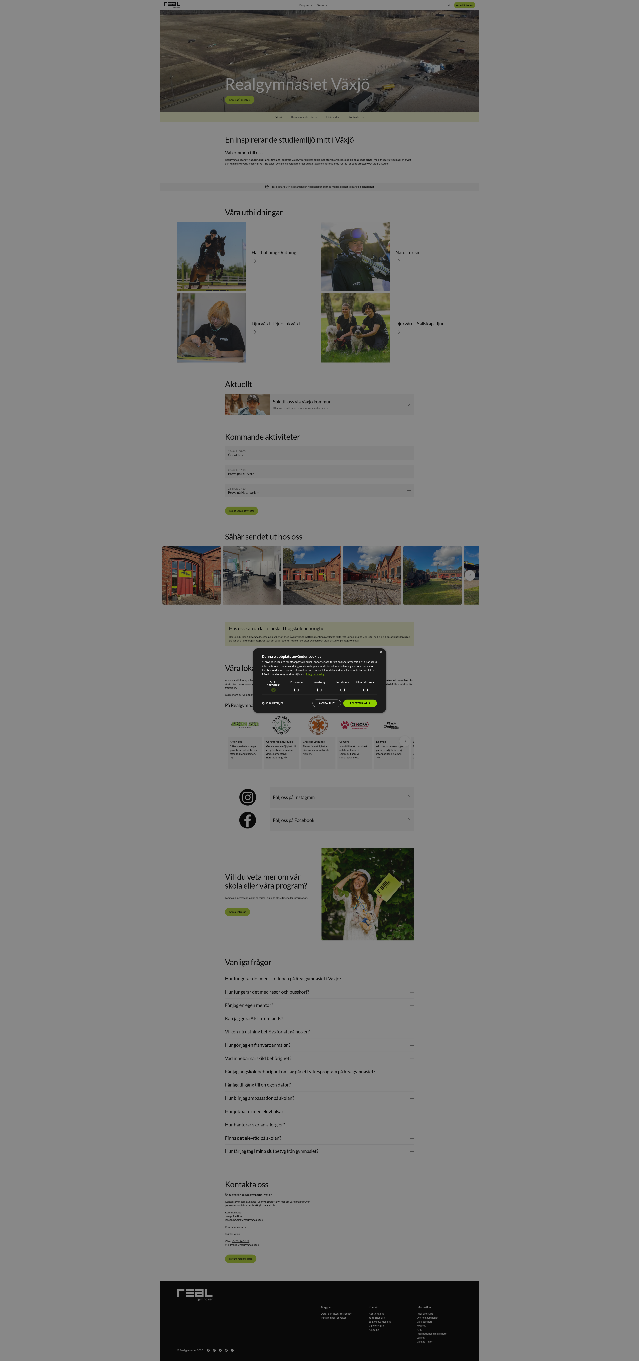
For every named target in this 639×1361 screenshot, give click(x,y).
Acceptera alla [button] (360, 703)
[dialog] (319, 680)
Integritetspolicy (315, 674)
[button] (272, 703)
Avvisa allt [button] (326, 703)
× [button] (380, 652)
